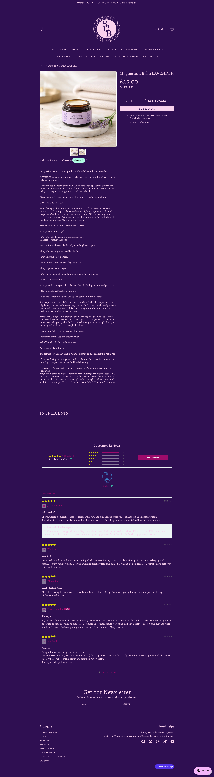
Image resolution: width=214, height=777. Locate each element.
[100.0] (107, 477)
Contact (44, 736)
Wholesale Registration (52, 756)
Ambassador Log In (49, 732)
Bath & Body (129, 49)
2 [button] (103, 672)
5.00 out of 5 (68, 456)
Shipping (44, 740)
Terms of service (48, 752)
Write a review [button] (153, 457)
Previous (42, 109)
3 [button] (107, 672)
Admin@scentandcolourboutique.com (156, 732)
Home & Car (153, 49)
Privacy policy (47, 744)
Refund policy (47, 748)
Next (113, 109)
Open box (44, 760)
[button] (161, 29)
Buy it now (147, 108)
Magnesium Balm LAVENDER (62, 66)
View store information (139, 122)
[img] (49, 501)
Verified (106, 486)
